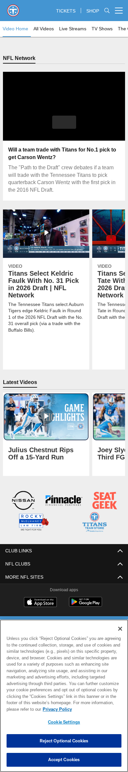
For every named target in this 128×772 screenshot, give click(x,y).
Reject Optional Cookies (64, 740)
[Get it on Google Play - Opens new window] (85, 605)
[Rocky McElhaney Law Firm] (33, 523)
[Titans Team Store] (95, 523)
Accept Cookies (64, 759)
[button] (64, 122)
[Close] (120, 628)
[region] (64, 696)
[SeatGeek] (105, 501)
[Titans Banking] (64, 501)
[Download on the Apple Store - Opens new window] (40, 602)
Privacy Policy (55, 709)
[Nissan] (23, 501)
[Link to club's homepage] (13, 8)
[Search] (107, 10)
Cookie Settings (64, 722)
